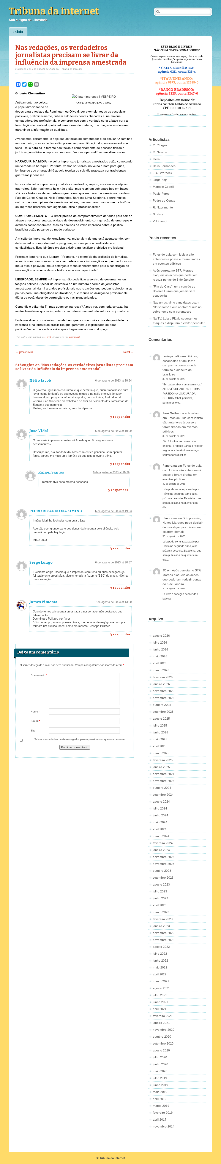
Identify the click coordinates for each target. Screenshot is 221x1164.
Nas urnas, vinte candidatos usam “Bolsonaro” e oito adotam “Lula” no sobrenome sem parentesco (177, 307)
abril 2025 (159, 746)
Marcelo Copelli (163, 186)
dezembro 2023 (163, 857)
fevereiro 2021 (163, 1016)
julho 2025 (160, 725)
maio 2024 (160, 822)
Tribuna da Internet (54, 11)
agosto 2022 (161, 946)
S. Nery (158, 214)
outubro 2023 (162, 870)
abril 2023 (159, 905)
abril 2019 (159, 1098)
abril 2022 (159, 974)
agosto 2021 (161, 988)
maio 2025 (160, 739)
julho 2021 (160, 995)
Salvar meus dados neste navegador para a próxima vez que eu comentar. (79, 739)
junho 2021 (160, 1002)
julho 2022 (160, 953)
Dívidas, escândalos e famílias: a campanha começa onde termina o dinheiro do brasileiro (180, 365)
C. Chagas (160, 145)
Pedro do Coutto (164, 200)
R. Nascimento (163, 207)
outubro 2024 (162, 787)
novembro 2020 (163, 1029)
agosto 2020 (161, 1050)
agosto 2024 (161, 801)
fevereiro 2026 (163, 677)
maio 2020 (160, 1071)
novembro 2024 (163, 780)
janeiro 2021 (161, 1022)
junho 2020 (160, 1064)
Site (33, 730)
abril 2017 (159, 1119)
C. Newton (160, 152)
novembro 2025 (163, 698)
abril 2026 (159, 663)
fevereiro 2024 (163, 843)
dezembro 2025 (163, 691)
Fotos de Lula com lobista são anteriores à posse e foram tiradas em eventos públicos (176, 259)
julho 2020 (160, 1057)
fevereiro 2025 (163, 760)
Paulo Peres (161, 193)
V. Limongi (160, 221)
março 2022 (161, 981)
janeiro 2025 (161, 767)
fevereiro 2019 (163, 1112)
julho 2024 (160, 808)
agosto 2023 (161, 884)
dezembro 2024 (163, 774)
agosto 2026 (161, 635)
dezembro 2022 (163, 933)
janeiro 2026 (161, 684)
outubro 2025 (162, 704)
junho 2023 (160, 898)
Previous (24, 352)
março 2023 (161, 912)
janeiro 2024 (161, 850)
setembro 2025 (163, 711)
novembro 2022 (163, 939)
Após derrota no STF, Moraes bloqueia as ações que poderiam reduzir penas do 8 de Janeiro (175, 275)
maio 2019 (160, 1092)
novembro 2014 (163, 1126)
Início (18, 32)
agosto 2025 (161, 718)
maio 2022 (160, 967)
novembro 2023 (163, 863)
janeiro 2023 (161, 926)
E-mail (35, 721)
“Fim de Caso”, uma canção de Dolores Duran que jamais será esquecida (174, 291)
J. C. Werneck (162, 173)
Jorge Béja (160, 179)
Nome (35, 711)
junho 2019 (160, 1085)
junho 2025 (160, 732)
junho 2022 (160, 960)
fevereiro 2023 (163, 919)
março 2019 (161, 1105)
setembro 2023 (163, 877)
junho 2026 (160, 649)
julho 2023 (160, 891)
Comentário (39, 675)
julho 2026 (160, 642)
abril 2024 (159, 829)
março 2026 (161, 670)
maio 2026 (160, 656)
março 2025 (161, 753)
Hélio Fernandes (164, 166)
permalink (75, 337)
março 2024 (161, 836)
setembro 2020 (163, 1043)
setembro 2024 (163, 794)
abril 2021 (159, 1009)
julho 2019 (160, 1078)
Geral (47, 337)
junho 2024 (160, 815)
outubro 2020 (162, 1036)
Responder (122, 417)
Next (128, 352)
